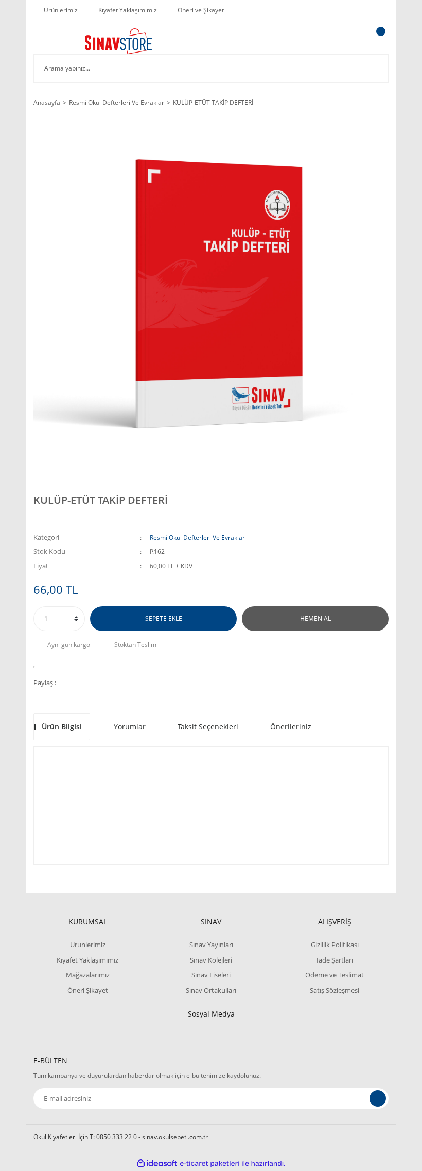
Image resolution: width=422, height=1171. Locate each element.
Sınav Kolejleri (211, 960)
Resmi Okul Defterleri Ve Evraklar (197, 537)
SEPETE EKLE (163, 618)
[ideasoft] (157, 1163)
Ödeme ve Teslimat (334, 975)
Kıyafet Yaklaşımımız (127, 10)
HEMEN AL (315, 618)
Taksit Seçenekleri (208, 726)
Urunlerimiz (88, 944)
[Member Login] (345, 41)
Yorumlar (130, 726)
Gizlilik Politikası (335, 944)
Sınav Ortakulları (211, 990)
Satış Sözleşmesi (334, 990)
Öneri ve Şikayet (201, 10)
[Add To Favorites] (37, 663)
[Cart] (379, 41)
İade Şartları (334, 960)
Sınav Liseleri (211, 975)
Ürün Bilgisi (62, 726)
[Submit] (378, 1098)
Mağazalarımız (88, 975)
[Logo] (118, 41)
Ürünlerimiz (61, 10)
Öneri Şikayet (87, 990)
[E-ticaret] (210, 1163)
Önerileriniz (290, 726)
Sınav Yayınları (211, 944)
